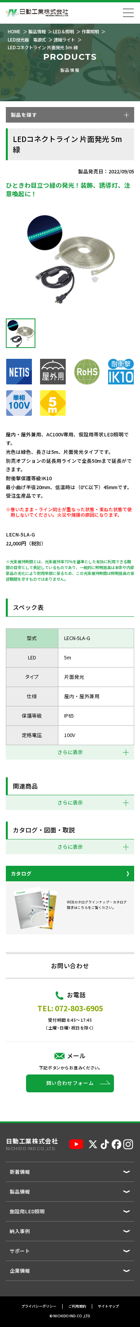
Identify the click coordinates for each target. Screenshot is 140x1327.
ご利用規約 (77, 1306)
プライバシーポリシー (38, 1306)
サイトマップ (108, 1306)
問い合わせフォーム (70, 1083)
